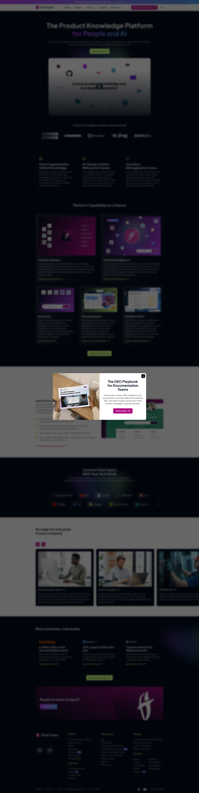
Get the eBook (121, 411)
